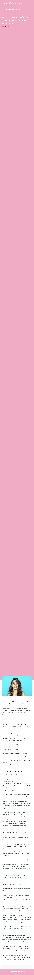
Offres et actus (6, 26)
